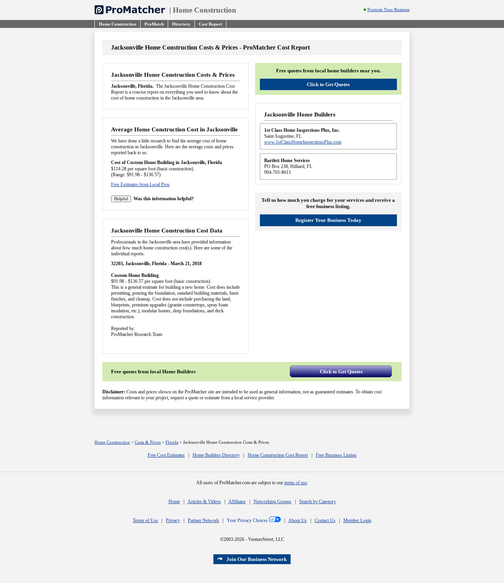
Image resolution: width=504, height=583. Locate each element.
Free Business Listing (336, 455)
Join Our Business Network (256, 559)
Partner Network (203, 520)
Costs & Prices (148, 442)
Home (174, 501)
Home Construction (204, 10)
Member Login (357, 520)
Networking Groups (272, 501)
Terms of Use (145, 520)
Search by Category (317, 501)
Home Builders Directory (216, 455)
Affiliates (237, 501)
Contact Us (325, 520)
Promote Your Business (388, 9)
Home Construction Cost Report (278, 455)
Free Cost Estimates (166, 455)
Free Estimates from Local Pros (140, 184)
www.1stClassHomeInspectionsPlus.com (302, 142)
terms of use (295, 482)
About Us (297, 520)
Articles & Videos (204, 501)
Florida (171, 442)
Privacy (173, 520)
